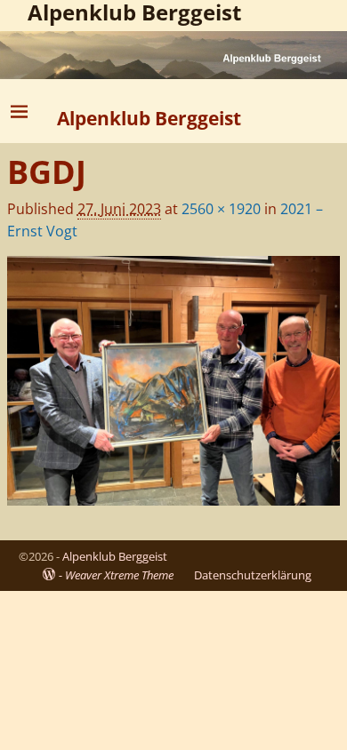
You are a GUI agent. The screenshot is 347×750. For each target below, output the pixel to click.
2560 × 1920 (221, 209)
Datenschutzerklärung (252, 575)
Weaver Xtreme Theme (119, 575)
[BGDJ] (173, 381)
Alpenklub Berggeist (149, 118)
